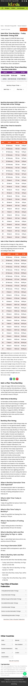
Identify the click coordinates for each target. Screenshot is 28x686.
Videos (13, 8)
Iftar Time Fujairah (6, 670)
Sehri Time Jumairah (18, 670)
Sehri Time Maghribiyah (20, 671)
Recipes (7, 8)
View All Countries (14, 661)
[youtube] (26, 1)
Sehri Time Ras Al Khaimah (17, 668)
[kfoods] (14, 4)
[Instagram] (24, 1)
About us (8, 682)
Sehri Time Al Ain (18, 673)
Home (2, 25)
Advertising (14, 684)
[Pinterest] (17, 379)
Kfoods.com (20, 679)
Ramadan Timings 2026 (10, 25)
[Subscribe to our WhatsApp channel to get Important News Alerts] (25, 673)
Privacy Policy (22, 682)
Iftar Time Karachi (6, 673)
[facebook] (22, 1)
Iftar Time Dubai (5, 666)
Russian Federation (22, 25)
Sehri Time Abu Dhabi (17, 666)
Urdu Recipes (21, 8)
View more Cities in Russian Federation (14, 619)
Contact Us (14, 682)
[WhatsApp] (14, 379)
